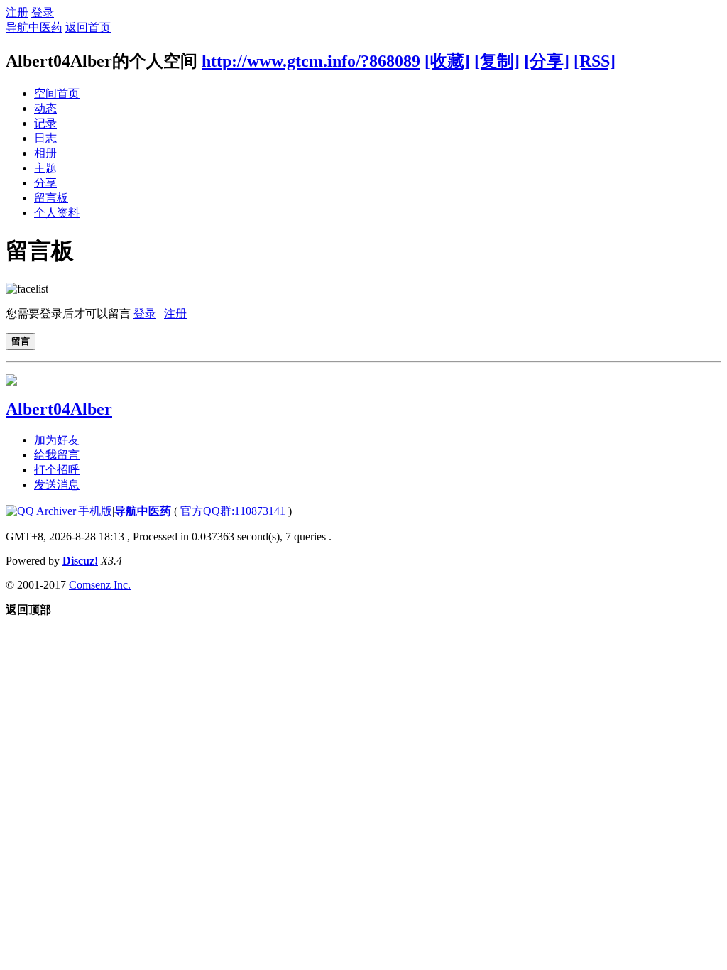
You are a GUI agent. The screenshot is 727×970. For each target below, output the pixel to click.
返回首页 (88, 27)
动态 (45, 108)
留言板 (51, 198)
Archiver (56, 511)
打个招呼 (57, 470)
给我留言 (57, 455)
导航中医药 (34, 27)
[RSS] (595, 61)
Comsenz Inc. (100, 585)
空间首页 (57, 93)
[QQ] (20, 511)
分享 (45, 183)
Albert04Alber (59, 409)
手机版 (95, 511)
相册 (45, 153)
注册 (17, 12)
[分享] (546, 61)
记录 (45, 123)
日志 (45, 138)
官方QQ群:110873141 (232, 511)
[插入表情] (27, 289)
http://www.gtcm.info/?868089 (311, 61)
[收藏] (447, 61)
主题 (45, 168)
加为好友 (57, 440)
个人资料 (57, 213)
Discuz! (80, 561)
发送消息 (57, 485)
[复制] (497, 61)
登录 (42, 12)
